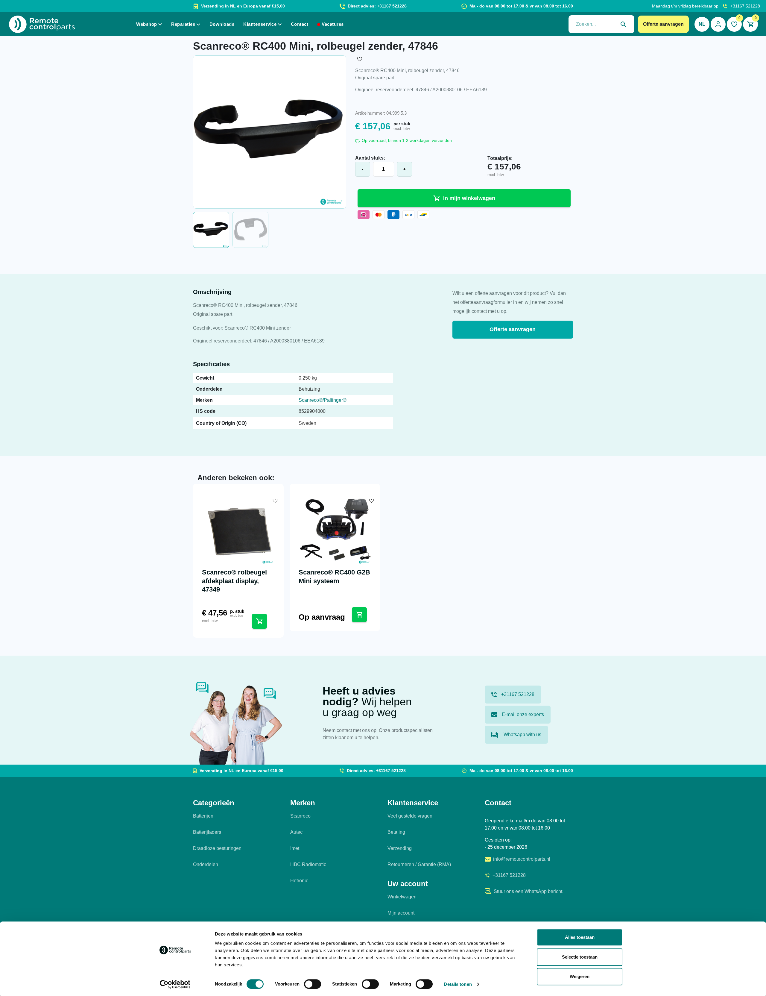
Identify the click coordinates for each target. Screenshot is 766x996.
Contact (299, 24)
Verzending (399, 848)
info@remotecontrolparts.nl (521, 859)
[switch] (312, 984)
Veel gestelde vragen (409, 815)
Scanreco (300, 815)
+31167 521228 (745, 6)
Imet (294, 848)
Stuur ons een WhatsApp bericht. (528, 891)
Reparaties (183, 24)
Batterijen (203, 815)
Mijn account (400, 912)
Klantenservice (259, 24)
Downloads (222, 24)
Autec (296, 832)
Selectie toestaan (580, 956)
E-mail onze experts (523, 714)
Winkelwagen (402, 896)
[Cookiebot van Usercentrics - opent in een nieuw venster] (175, 984)
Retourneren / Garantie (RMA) (419, 864)
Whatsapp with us (521, 734)
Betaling (396, 832)
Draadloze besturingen (217, 848)
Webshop (146, 24)
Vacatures (333, 24)
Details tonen (458, 984)
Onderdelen (205, 864)
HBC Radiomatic (308, 864)
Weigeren (579, 976)
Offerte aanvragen (663, 24)
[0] (734, 24)
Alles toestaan (580, 937)
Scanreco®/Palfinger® (322, 400)
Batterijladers (207, 832)
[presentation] (601, 24)
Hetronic (299, 880)
